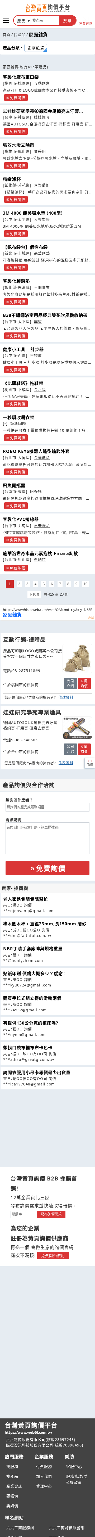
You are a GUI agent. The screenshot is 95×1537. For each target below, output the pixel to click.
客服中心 (74, 1466)
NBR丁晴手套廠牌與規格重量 (33, 949)
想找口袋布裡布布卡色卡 (28, 1048)
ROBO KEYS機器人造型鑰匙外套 (36, 451)
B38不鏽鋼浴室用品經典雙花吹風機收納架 (45, 315)
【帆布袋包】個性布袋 (25, 247)
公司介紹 (70, 683)
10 (85, 584)
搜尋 (67, 21)
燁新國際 (18, 423)
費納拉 (40, 559)
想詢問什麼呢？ (19, 800)
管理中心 (44, 1486)
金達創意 (42, 457)
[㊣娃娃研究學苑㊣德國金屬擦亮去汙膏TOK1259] (77, 727)
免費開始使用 (53, 1255)
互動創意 (42, 83)
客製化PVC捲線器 (21, 519)
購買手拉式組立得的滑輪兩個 (32, 998)
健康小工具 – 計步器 (23, 349)
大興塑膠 (42, 219)
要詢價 (12, 1505)
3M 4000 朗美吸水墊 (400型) (33, 213)
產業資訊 (14, 1486)
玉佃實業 (42, 287)
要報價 (12, 1495)
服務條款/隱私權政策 (77, 1479)
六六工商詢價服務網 (67, 1527)
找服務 (12, 1466)
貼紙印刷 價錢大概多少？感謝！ (35, 973)
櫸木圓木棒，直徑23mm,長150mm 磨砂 (45, 924)
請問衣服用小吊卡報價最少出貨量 (36, 1072)
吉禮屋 (36, 355)
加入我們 (44, 1476)
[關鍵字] (24, 1214)
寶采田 (40, 151)
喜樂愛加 (42, 185)
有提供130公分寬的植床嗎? (30, 1023)
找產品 (20, 34)
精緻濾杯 (12, 179)
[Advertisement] (47, 1127)
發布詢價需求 (51, 1214)
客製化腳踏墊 (16, 281)
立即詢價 (84, 683)
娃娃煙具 (42, 117)
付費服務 (44, 1466)
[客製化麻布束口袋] (77, 658)
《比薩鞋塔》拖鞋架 (23, 383)
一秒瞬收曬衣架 (18, 417)
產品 (21, 20)
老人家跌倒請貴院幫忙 (25, 899)
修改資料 (66, 697)
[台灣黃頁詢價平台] (47, 8)
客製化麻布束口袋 (21, 77)
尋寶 (38, 321)
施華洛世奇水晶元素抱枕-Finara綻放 (40, 553)
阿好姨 (36, 491)
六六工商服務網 (20, 1527)
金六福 (40, 389)
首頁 (7, 34)
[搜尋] (45, 20)
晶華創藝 (42, 253)
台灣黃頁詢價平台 (31, 1428)
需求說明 (13, 819)
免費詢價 (85, 23)
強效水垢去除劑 (18, 145)
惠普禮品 (42, 525)
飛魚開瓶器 (14, 485)
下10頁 (34, 594)
